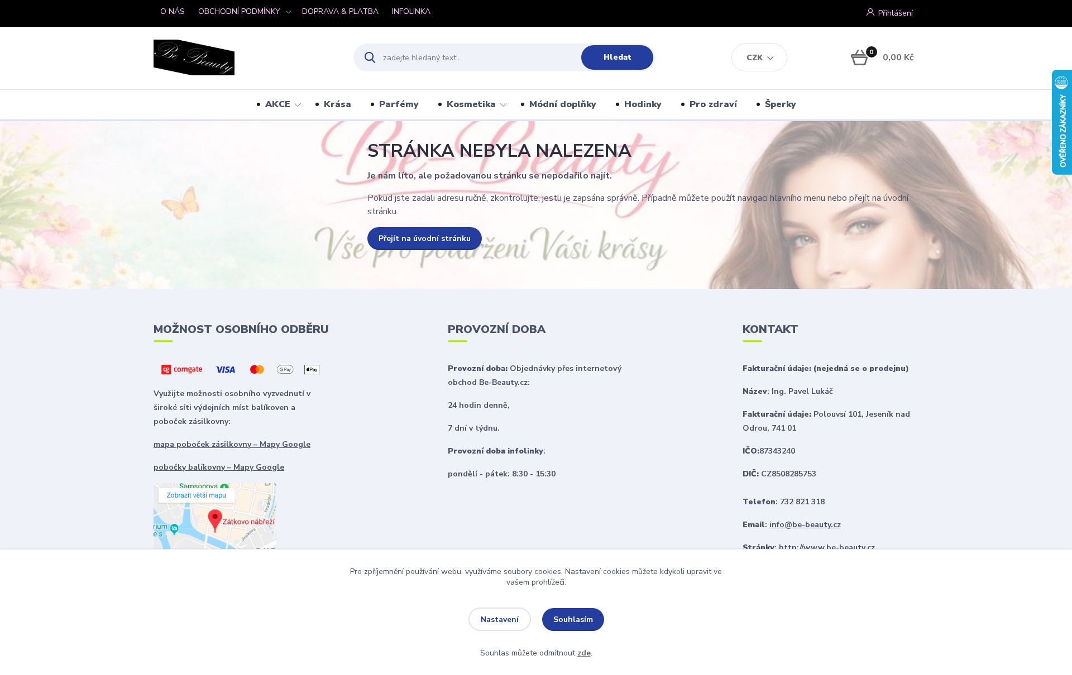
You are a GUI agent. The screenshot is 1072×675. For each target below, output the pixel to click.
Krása (337, 104)
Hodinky (643, 104)
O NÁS (172, 11)
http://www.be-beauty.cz (827, 547)
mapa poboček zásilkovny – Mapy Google (232, 444)
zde (584, 653)
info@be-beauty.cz (805, 524)
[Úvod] (244, 57)
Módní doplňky (562, 104)
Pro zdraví (713, 104)
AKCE (277, 104)
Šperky (780, 104)
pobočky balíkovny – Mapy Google (219, 467)
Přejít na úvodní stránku (425, 238)
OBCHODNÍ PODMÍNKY (239, 11)
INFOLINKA (411, 11)
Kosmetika (471, 104)
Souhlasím (573, 619)
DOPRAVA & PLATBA (340, 11)
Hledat (617, 57)
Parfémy (399, 104)
